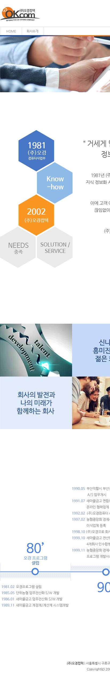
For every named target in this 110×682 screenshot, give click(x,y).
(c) (103, 669)
